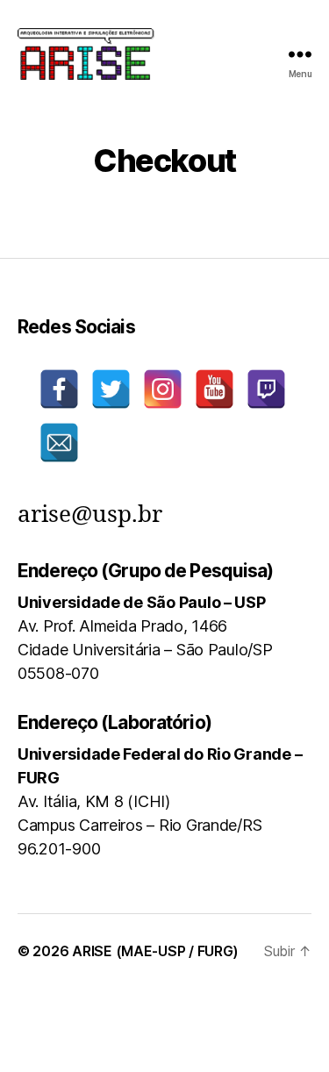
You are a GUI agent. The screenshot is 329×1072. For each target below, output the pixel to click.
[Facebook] (59, 389)
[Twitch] (266, 389)
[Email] (59, 442)
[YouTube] (214, 389)
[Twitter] (111, 389)
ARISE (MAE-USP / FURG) (155, 951)
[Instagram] (163, 389)
